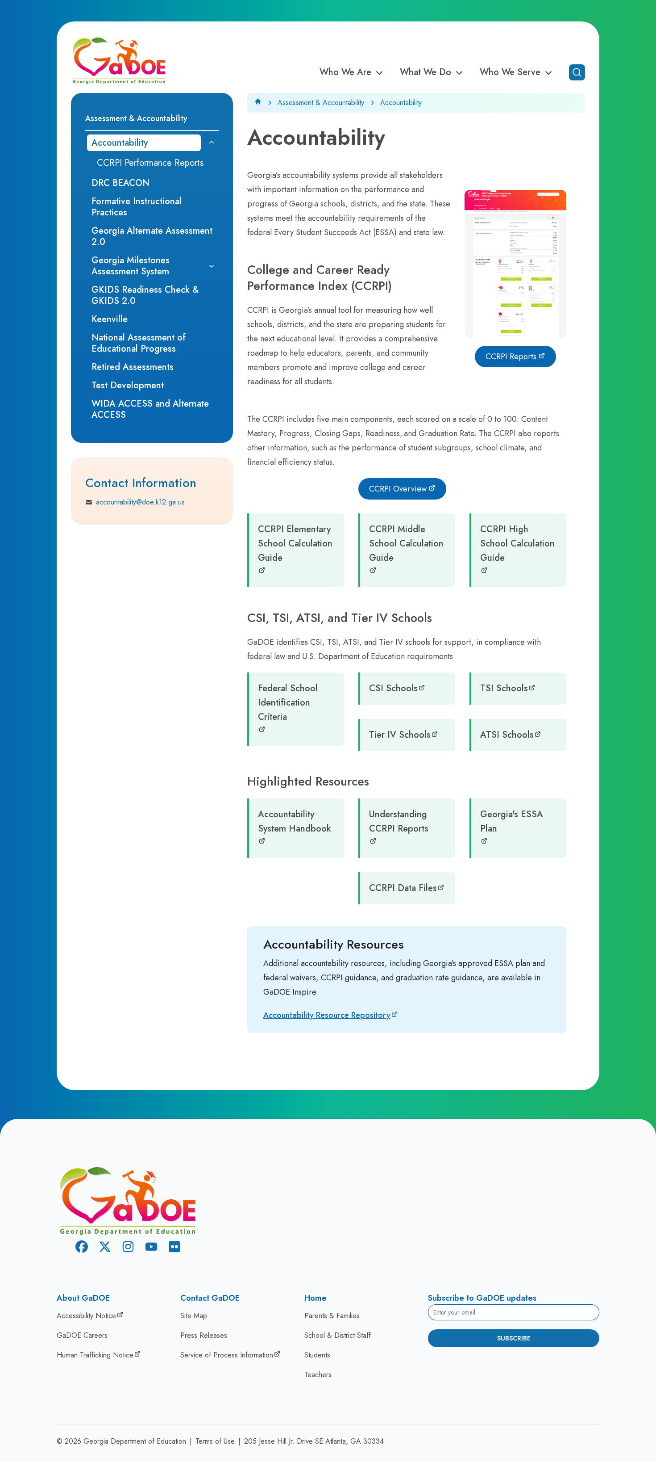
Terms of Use (215, 1441)
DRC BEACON (120, 182)
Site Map (193, 1316)
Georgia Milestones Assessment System (130, 266)
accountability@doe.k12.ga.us (140, 502)
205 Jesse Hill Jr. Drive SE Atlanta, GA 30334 (314, 1441)
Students (317, 1355)
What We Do (425, 72)
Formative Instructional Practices (136, 207)
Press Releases (203, 1335)
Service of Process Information (226, 1355)
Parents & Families (332, 1316)
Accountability (119, 142)
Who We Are (345, 72)
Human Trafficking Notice (95, 1355)
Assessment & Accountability (321, 102)
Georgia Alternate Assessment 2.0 (151, 236)
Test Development (127, 385)
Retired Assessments (132, 367)
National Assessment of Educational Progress (138, 343)
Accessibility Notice (86, 1316)
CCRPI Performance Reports (150, 162)
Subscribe (514, 1338)
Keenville (109, 319)
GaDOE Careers (82, 1335)
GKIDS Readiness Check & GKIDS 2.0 (145, 295)
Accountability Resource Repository (326, 1015)
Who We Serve (510, 72)
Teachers (318, 1375)
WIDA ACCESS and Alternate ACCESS (150, 409)
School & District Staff (337, 1335)
